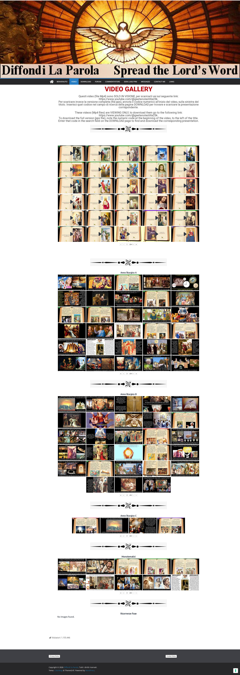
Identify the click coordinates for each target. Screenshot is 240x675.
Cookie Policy (171, 656)
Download (86, 81)
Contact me (159, 81)
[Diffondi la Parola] (52, 82)
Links (171, 81)
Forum (98, 81)
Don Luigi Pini (130, 81)
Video (74, 81)
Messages (145, 81)
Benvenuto (62, 81)
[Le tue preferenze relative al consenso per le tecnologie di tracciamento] (235, 670)
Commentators (112, 81)
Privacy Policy (54, 656)
